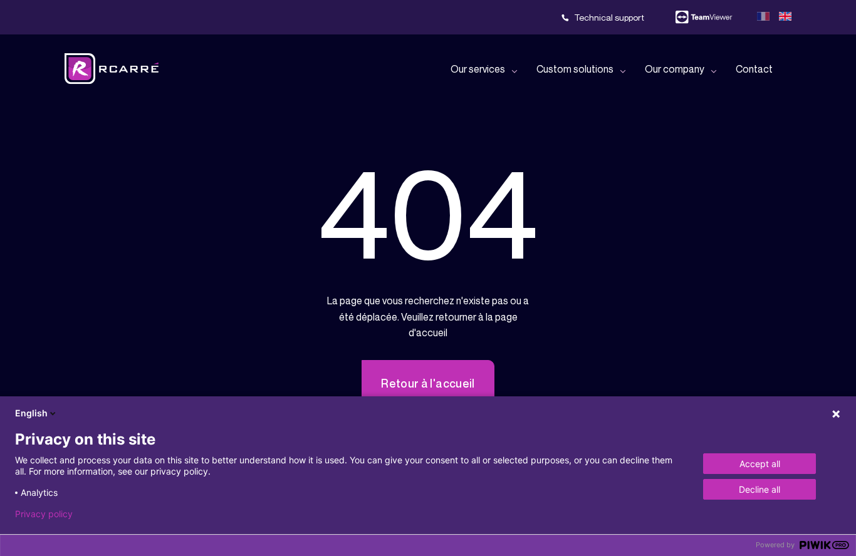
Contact (754, 69)
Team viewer (703, 17)
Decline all (759, 489)
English (31, 413)
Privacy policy (44, 514)
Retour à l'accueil (427, 383)
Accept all (759, 463)
